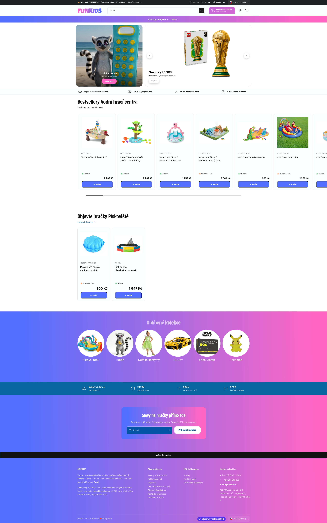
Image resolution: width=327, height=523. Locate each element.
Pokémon (236, 359)
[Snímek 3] (248, 84)
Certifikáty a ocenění (193, 482)
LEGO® (178, 359)
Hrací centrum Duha (287, 157)
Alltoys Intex (91, 359)
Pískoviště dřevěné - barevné (125, 269)
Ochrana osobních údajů (159, 486)
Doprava (196, 2)
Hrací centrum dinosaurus (251, 157)
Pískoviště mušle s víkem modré (90, 269)
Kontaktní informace (157, 494)
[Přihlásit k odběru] (169, 430)
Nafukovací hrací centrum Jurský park (209, 159)
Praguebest (108, 519)
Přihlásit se (220, 2)
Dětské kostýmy (149, 359)
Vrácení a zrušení (163, 455)
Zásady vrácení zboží (157, 475)
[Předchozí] (149, 56)
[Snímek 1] (244, 84)
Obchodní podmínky (157, 490)
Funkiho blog (190, 479)
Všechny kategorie (157, 19)
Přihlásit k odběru (187, 430)
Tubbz (120, 359)
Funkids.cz (87, 519)
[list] (163, 91)
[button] (246, 10)
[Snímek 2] (246, 84)
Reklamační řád (155, 479)
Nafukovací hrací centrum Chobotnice (170, 159)
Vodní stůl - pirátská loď (94, 157)
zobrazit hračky (85, 222)
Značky (187, 475)
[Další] (246, 56)
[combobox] (156, 10)
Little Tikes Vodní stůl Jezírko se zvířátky (131, 159)
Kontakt (208, 2)
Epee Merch (207, 359)
